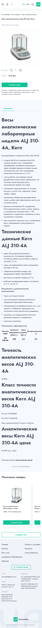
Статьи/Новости (31, 553)
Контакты (28, 548)
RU (24, 4)
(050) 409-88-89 (7, 595)
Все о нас (5, 553)
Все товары (16, 15)
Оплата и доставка (32, 544)
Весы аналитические (29, 15)
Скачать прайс (22, 567)
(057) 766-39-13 (7, 599)
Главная (5, 544)
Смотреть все (21, 534)
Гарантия (5, 561)
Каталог (5, 548)
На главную (6, 15)
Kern (17, 25)
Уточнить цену (14, 85)
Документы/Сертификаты (12, 557)
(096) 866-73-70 (7, 597)
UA (28, 4)
